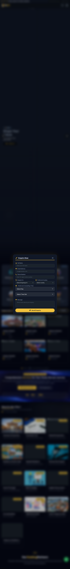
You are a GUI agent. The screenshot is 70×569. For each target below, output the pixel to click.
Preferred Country (42, 280)
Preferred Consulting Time (26, 286)
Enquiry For (20, 280)
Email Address (21, 268)
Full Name (20, 263)
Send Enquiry (36, 310)
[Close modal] (53, 258)
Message (20, 299)
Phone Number (21, 274)
